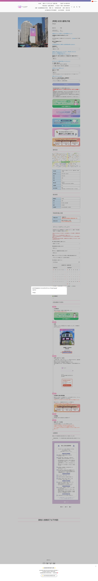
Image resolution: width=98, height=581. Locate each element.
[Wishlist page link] (71, 6)
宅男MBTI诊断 (58, 8)
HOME (39, 3)
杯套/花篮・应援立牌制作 (48, 5)
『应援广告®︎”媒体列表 (65, 3)
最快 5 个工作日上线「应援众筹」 (50, 3)
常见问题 (68, 10)
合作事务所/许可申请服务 (51, 10)
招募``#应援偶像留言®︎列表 (41, 8)
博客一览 (51, 8)
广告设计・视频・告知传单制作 (62, 5)
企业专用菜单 (61, 10)
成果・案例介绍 (66, 8)
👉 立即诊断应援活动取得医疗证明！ (49, 575)
